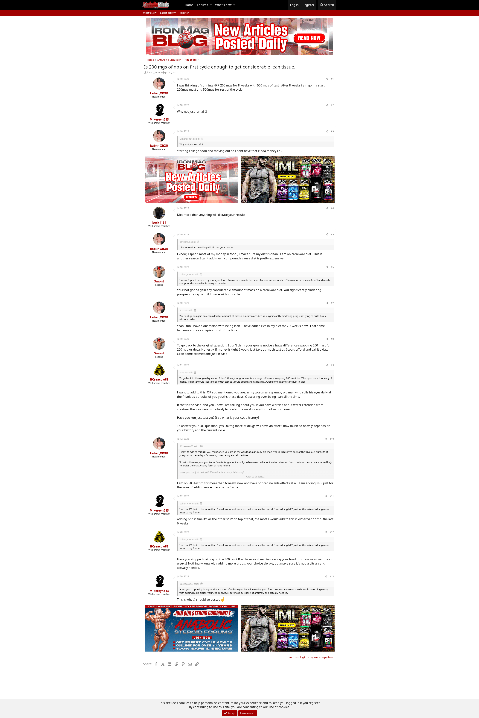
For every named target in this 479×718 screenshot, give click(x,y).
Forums (202, 5)
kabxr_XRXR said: (189, 274)
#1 (332, 78)
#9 (332, 365)
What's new (223, 5)
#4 (332, 208)
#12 (332, 532)
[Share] (327, 79)
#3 (332, 131)
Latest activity (168, 12)
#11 (332, 496)
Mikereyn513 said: (189, 138)
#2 (332, 105)
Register (184, 12)
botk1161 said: (187, 242)
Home (189, 5)
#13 (332, 576)
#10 (332, 438)
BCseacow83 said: (189, 446)
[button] (210, 5)
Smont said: (186, 310)
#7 (332, 303)
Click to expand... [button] (255, 476)
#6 (332, 267)
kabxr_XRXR (154, 72)
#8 (332, 338)
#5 (332, 234)
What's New (149, 12)
